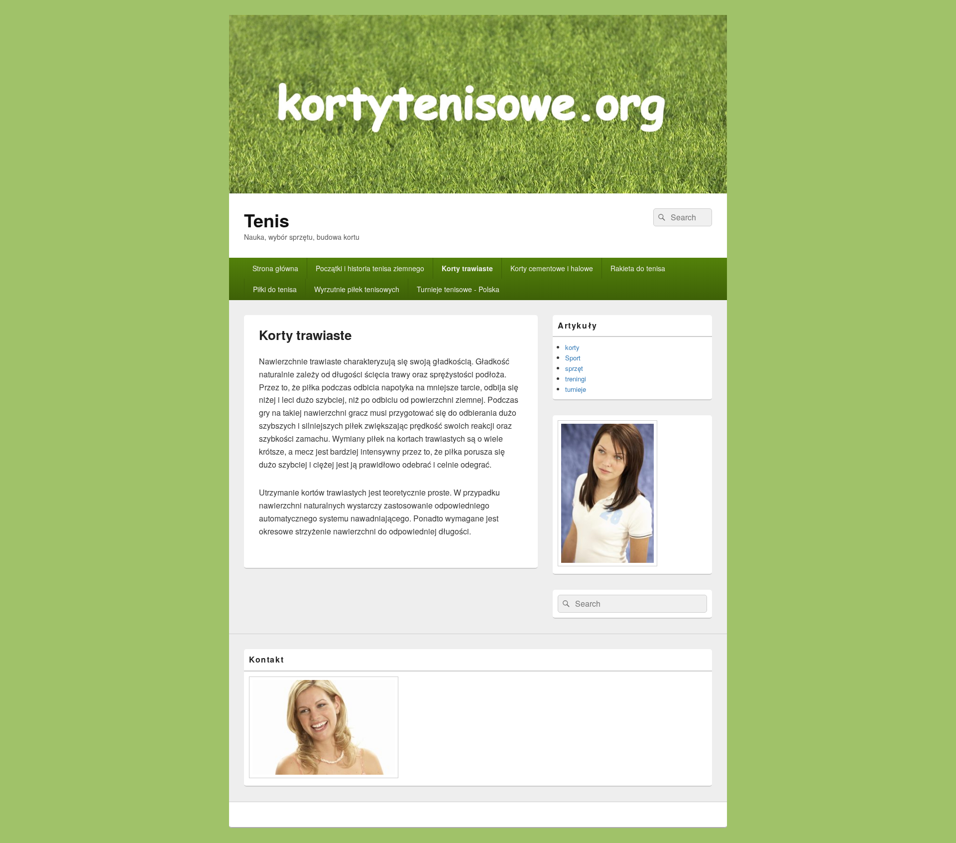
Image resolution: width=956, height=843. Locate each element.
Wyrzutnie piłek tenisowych (356, 289)
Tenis (266, 220)
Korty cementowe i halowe (551, 268)
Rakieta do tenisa (637, 268)
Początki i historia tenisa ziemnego (370, 268)
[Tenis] (478, 190)
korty (572, 347)
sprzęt (574, 368)
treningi (575, 378)
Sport (573, 357)
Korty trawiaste (467, 268)
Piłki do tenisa (275, 289)
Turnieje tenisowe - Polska (458, 289)
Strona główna (275, 268)
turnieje (575, 389)
